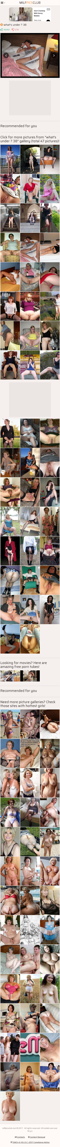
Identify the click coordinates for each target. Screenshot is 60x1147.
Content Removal (37, 1137)
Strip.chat (37, 20)
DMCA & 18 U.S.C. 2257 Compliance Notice (31, 1142)
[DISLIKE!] (13, 29)
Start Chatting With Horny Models (39, 13)
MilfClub (30, 2)
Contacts (21, 1137)
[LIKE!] (1, 29)
